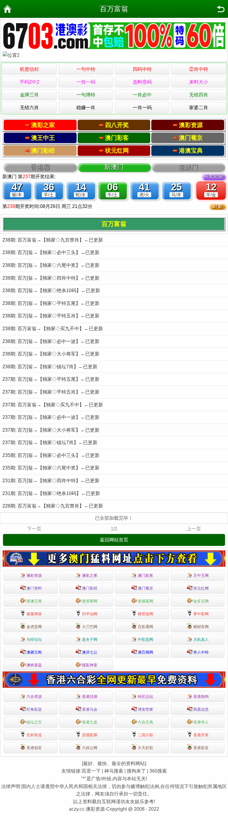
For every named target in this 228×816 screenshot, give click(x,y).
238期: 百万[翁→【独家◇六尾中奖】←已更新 (50, 265)
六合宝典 (145, 722)
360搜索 (158, 770)
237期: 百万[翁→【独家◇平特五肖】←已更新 (50, 391)
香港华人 (201, 722)
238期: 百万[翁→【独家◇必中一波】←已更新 (50, 341)
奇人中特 (201, 652)
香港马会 (89, 709)
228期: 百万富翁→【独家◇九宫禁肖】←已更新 (52, 505)
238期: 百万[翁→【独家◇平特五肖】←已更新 (50, 315)
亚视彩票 (89, 735)
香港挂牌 (89, 696)
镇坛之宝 (34, 722)
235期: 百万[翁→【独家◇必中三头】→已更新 (50, 455)
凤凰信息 (201, 709)
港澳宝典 (34, 601)
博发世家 (145, 709)
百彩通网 (145, 626)
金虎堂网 (34, 626)
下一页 (34, 528)
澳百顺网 (145, 652)
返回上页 (220, 8)
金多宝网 (201, 601)
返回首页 (7, 8)
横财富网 (201, 626)
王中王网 (201, 575)
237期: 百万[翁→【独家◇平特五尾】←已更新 (50, 379)
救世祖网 (145, 614)
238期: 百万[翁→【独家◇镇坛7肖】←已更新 (49, 366)
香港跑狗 (201, 696)
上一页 (194, 528)
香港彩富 (201, 747)
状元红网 (201, 588)
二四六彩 (145, 735)
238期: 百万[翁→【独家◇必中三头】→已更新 (50, 252)
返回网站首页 (114, 539)
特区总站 (145, 696)
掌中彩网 (201, 614)
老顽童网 (145, 601)
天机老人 (201, 639)
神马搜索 (113, 770)
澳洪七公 (89, 652)
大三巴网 (89, 626)
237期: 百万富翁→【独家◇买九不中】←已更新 (52, 404)
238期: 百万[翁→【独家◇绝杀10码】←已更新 (51, 290)
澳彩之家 (89, 575)
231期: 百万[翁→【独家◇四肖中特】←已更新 (50, 480)
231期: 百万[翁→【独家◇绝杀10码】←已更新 (51, 493)
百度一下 (91, 770)
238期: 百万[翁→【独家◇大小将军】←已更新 (50, 353)
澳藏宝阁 (34, 652)
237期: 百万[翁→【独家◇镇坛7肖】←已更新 (49, 442)
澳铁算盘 (34, 665)
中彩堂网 (145, 639)
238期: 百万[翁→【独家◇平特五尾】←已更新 (50, 303)
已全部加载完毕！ (114, 518)
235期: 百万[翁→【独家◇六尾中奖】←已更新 (50, 467)
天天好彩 (145, 747)
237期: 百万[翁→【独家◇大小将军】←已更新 (50, 430)
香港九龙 (89, 722)
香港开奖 (201, 735)
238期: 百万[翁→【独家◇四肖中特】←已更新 (50, 278)
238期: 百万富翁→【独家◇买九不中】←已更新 (52, 328)
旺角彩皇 (34, 709)
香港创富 (34, 747)
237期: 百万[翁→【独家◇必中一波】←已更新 (50, 417)
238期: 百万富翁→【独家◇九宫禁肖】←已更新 (52, 239)
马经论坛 (34, 639)
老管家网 (89, 601)
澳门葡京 (145, 588)
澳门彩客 (145, 575)
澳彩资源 (34, 575)
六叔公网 (89, 747)
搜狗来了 (136, 770)
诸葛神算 (34, 614)
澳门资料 (34, 588)
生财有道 (34, 735)
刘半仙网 (89, 614)
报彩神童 (89, 665)
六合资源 (34, 696)
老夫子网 (89, 639)
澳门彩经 (89, 588)
